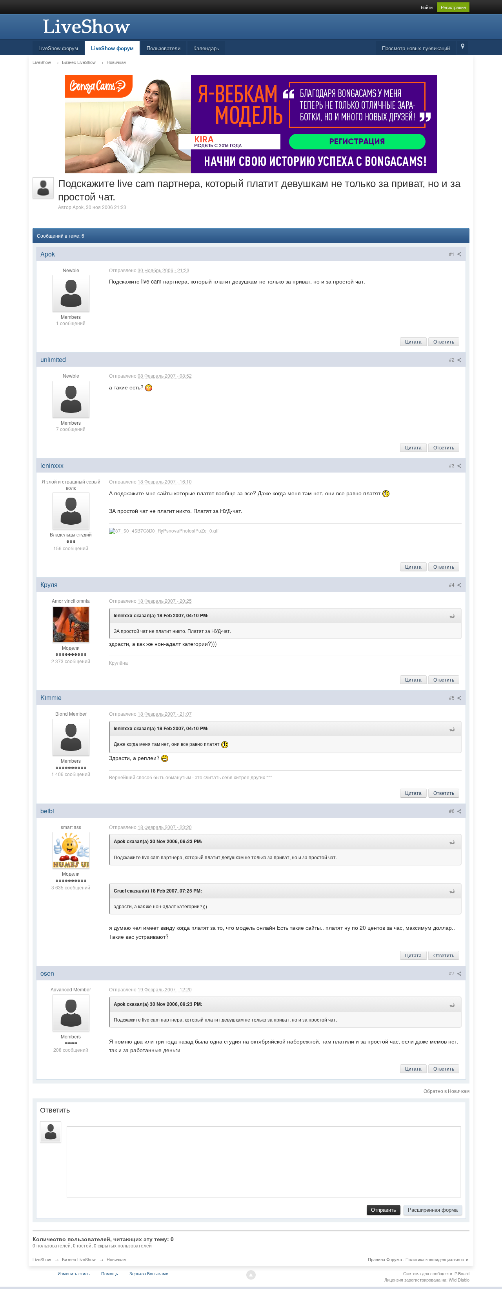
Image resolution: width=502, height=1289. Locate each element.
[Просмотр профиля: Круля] (71, 623)
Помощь (109, 1273)
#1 (452, 254)
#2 (452, 359)
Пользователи (163, 48)
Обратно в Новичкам (446, 1090)
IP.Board (461, 1273)
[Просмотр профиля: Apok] (71, 292)
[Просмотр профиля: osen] (71, 1012)
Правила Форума (385, 1259)
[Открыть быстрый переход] (462, 47)
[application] (263, 1160)
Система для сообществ (427, 1273)
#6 (452, 810)
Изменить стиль (74, 1273)
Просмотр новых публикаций (416, 48)
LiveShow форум (58, 48)
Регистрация (453, 7)
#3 (452, 465)
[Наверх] (251, 1275)
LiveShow (42, 1259)
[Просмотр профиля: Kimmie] (71, 736)
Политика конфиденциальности (437, 1259)
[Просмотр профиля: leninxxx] (71, 510)
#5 (452, 697)
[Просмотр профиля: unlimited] (71, 398)
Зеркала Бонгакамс (148, 1273)
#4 (452, 584)
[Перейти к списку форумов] (85, 25)
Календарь (206, 48)
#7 (452, 973)
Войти (427, 7)
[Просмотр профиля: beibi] (71, 849)
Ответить (443, 341)
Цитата (413, 341)
